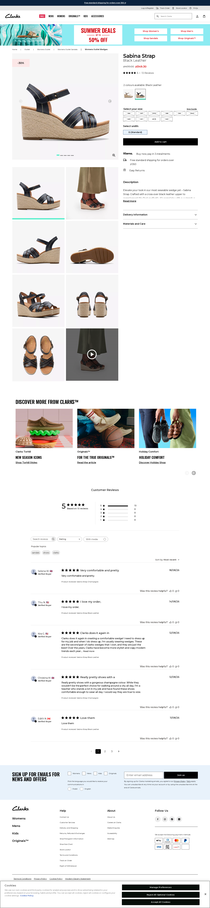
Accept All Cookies (160, 902)
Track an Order (66, 860)
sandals (35, 552)
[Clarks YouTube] (179, 819)
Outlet (27, 49)
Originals (112, 773)
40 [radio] (129, 119)
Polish (75, 789)
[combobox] (69, 539)
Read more (129, 201)
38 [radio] (167, 113)
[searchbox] (41, 539)
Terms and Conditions (69, 855)
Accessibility (112, 833)
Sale (42, 16)
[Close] (205, 894)
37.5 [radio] (154, 113)
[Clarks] (12, 16)
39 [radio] (179, 113)
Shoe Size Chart (66, 844)
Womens (61, 16)
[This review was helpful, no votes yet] (171, 591)
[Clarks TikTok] (172, 819)
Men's (187, 31)
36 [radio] (129, 113)
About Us (111, 817)
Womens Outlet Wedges (96, 49)
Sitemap (110, 839)
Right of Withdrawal (68, 866)
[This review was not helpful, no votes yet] (176, 591)
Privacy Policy (180, 781)
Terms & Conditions (22, 879)
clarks (56, 552)
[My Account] (197, 16)
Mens (51, 16)
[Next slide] (110, 101)
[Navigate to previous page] (91, 751)
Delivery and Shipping (69, 828)
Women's (151, 31)
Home (14, 49)
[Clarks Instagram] (165, 819)
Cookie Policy (56, 879)
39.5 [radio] (192, 113)
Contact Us (64, 817)
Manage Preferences (160, 887)
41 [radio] (141, 119)
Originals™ (74, 16)
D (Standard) (135, 132)
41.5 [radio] (154, 119)
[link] (44, 437)
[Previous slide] (187, 473)
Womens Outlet (43, 49)
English (88, 789)
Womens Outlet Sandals (67, 49)
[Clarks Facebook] (158, 819)
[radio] (128, 98)
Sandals (151, 38)
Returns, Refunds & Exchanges (72, 833)
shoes (46, 552)
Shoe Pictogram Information (71, 839)
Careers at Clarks (114, 822)
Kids (86, 16)
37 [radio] (141, 113)
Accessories (97, 16)
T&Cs (188, 781)
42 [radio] (167, 119)
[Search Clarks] (173, 16)
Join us (181, 775)
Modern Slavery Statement (78, 879)
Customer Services (67, 822)
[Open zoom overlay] (114, 155)
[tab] (38, 193)
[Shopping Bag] (204, 16)
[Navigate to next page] (118, 751)
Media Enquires (113, 828)
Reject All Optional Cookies (161, 895)
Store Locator (65, 850)
